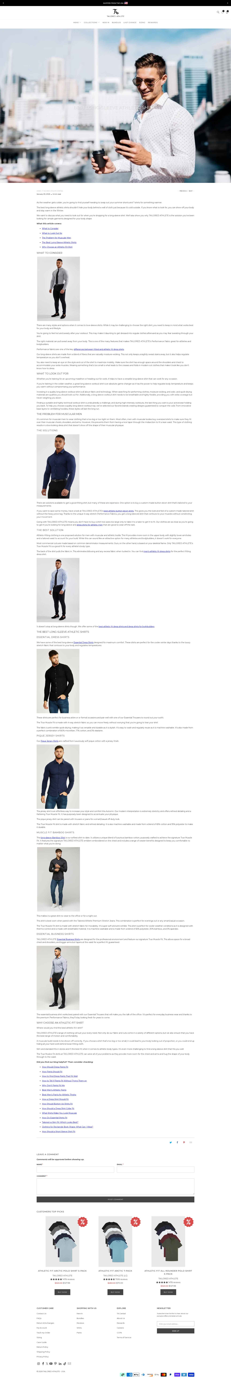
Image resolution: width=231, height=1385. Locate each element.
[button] (77, 22)
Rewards (120, 1323)
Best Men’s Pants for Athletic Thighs (59, 1095)
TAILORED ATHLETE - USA (54, 1371)
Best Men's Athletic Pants (54, 1090)
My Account (42, 1328)
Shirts (79, 1328)
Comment (42, 1176)
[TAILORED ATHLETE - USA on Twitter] (47, 1364)
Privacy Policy (43, 1357)
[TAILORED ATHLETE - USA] (115, 13)
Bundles (80, 1318)
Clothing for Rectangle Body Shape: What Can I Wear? (67, 1127)
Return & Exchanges (45, 1323)
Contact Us (41, 1313)
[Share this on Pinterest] (184, 1142)
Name (40, 1164)
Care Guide (42, 1342)
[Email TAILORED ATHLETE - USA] (70, 1364)
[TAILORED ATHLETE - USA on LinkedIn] (60, 1364)
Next (191, 191)
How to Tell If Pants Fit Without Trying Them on (64, 1081)
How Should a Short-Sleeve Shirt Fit (58, 1131)
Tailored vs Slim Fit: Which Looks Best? (60, 1122)
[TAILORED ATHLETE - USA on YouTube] (51, 1364)
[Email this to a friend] (191, 1142)
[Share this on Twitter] (171, 1142)
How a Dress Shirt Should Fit (55, 1099)
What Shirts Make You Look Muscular (59, 1113)
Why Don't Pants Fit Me (53, 1085)
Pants (79, 1333)
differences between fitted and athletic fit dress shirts (99, 349)
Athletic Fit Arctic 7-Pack (115, 1271)
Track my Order (43, 1333)
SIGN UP (175, 1331)
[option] (115, 3)
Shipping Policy (43, 1352)
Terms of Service (124, 1337)
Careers (120, 1328)
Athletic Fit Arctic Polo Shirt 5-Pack (62, 1271)
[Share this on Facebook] (177, 1142)
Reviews (80, 1323)
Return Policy (42, 1347)
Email (120, 1164)
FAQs (39, 1318)
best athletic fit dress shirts (113, 626)
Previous (183, 191)
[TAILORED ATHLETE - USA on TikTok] (65, 1364)
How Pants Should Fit (52, 1071)
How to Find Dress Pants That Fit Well (60, 1076)
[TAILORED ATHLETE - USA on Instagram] (39, 1364)
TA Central (121, 1313)
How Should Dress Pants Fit (55, 1067)
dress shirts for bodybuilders (141, 626)
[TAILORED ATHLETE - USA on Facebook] (43, 1364)
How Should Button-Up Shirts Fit (57, 1104)
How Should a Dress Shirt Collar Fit (58, 1108)
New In (80, 1313)
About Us (121, 1318)
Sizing (39, 1337)
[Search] (218, 12)
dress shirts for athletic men (90, 525)
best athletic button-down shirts (119, 511)
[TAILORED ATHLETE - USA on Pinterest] (56, 1364)
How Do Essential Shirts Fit (54, 1118)
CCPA (119, 1333)
